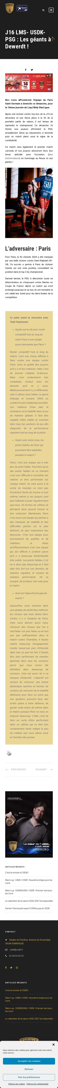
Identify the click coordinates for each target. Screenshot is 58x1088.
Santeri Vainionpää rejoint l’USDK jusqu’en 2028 (27, 908)
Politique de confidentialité (37, 1084)
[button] (53, 1044)
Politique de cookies (16, 1084)
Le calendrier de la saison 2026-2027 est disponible (29, 901)
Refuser (29, 1069)
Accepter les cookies (29, 1061)
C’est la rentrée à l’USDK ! (17, 872)
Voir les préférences (29, 1077)
